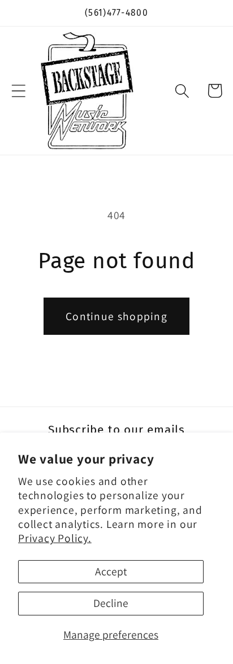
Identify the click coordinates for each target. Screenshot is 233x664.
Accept (111, 571)
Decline (110, 603)
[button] (18, 91)
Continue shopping (116, 316)
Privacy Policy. (55, 538)
